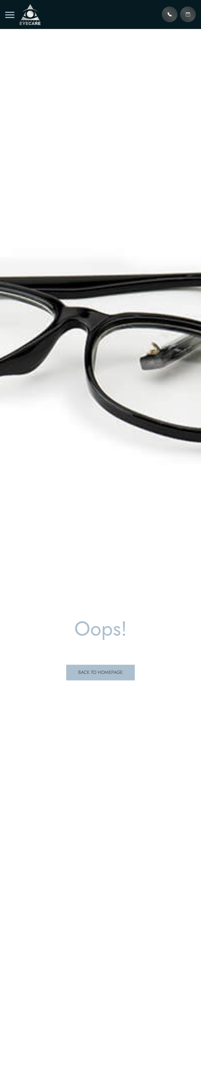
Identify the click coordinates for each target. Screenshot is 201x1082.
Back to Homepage (100, 672)
